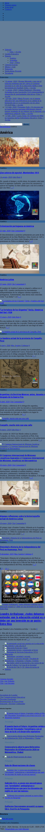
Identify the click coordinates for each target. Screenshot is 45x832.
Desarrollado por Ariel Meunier (17, 829)
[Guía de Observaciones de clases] (18, 757)
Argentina (13, 60)
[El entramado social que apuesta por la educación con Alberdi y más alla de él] (25, 646)
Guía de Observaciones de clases (20, 765)
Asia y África (15, 63)
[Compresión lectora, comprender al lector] (21, 650)
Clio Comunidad (17, 231)
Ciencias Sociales (6, 679)
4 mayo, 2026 (5, 346)
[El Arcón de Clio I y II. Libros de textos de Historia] (25, 669)
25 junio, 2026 (5, 284)
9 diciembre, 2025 (7, 554)
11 (6, 569)
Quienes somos (10, 5)
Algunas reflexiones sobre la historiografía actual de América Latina (20, 517)
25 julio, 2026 (5, 231)
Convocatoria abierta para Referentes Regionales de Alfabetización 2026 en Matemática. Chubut (22, 750)
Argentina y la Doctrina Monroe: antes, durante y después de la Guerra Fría (22, 395)
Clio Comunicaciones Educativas (12, 697)
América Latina (7, 279)
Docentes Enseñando (8, 699)
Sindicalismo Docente (13, 71)
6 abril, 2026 (5, 402)
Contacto (8, 9)
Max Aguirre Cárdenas (19, 346)
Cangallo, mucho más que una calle (16, 425)
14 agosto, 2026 (6, 177)
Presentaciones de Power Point (11, 702)
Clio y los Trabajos (7, 681)
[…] (11, 188)
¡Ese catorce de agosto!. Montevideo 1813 (19, 172)
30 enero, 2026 (5, 465)
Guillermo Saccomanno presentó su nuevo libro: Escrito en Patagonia (24, 807)
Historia (8, 56)
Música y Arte (10, 67)
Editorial (8, 50)
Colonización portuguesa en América (17, 226)
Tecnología (9, 73)
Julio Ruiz (16, 177)
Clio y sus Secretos (7, 683)
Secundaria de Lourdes (8, 695)
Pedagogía (9, 69)
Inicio (7, 3)
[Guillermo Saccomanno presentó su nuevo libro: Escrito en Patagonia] (25, 798)
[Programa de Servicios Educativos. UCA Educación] (25, 654)
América (13, 58)
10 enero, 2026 (5, 523)
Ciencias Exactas (11, 65)
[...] (28, 640)
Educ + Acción (15, 52)
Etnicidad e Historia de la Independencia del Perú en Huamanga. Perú (20, 548)
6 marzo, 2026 (5, 430)
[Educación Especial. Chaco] (16, 648)
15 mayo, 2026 (5, 317)
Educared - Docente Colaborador (12, 704)
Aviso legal (9, 7)
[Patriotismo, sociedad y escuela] (17, 656)
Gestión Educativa (12, 54)
